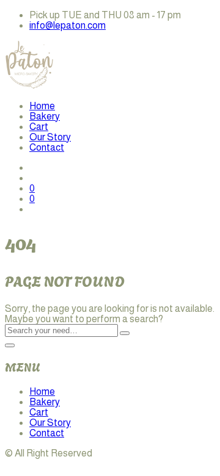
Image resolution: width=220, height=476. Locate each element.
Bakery (44, 116)
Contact (46, 147)
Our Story (50, 137)
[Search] (125, 333)
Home (42, 106)
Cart (38, 126)
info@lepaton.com (67, 25)
